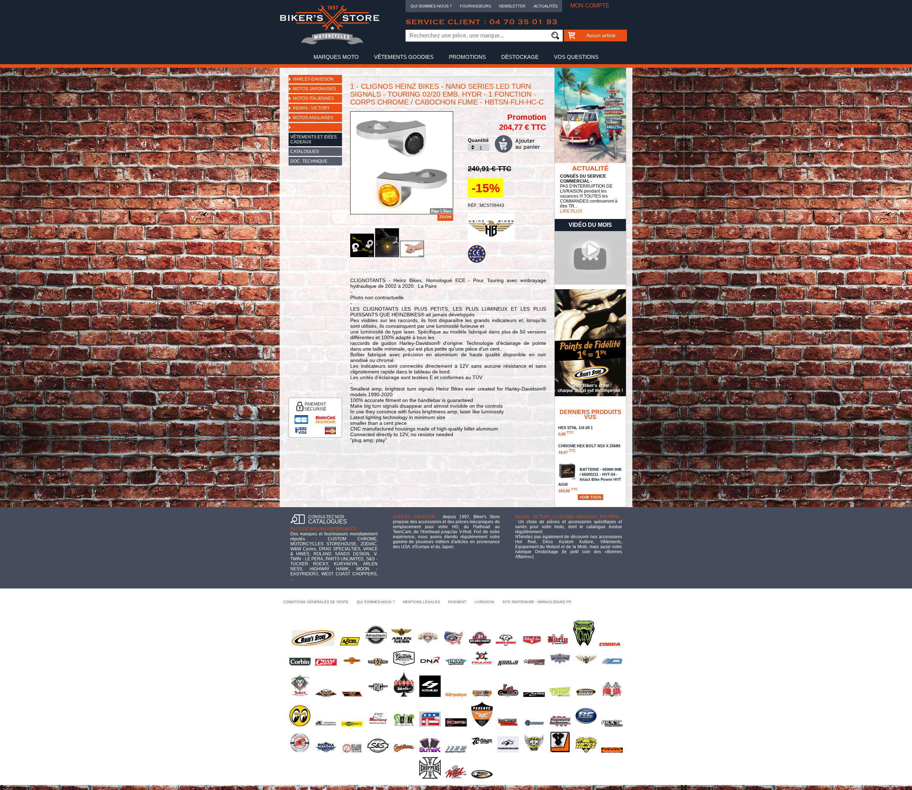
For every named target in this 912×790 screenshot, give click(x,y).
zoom (445, 217)
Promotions (467, 57)
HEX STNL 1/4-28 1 (575, 430)
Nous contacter (456, 71)
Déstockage (520, 57)
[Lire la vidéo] (590, 283)
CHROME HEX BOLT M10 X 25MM (589, 449)
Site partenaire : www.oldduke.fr (536, 602)
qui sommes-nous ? (376, 602)
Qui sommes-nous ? (431, 6)
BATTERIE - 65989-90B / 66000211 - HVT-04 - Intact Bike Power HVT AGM (590, 480)
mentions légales (421, 602)
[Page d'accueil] (329, 43)
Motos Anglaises (313, 117)
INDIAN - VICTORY (311, 108)
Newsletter (512, 6)
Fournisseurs (475, 6)
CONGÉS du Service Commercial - (583, 179)
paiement (457, 602)
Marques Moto (336, 57)
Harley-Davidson (313, 79)
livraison (484, 602)
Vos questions (576, 57)
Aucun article (601, 35)
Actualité (590, 168)
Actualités (546, 6)
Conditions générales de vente (315, 602)
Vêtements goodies (404, 57)
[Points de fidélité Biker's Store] (590, 394)
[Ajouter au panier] (520, 144)
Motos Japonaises (314, 88)
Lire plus (571, 211)
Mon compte (590, 5)
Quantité (478, 140)
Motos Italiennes (313, 98)
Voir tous (590, 497)
